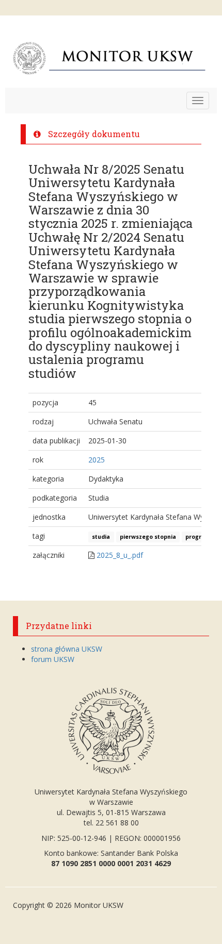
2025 (96, 460)
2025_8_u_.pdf (120, 555)
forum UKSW (52, 659)
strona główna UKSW (66, 649)
